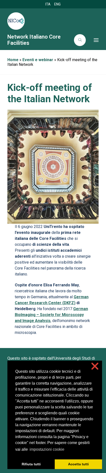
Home (12, 59)
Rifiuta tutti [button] (31, 464)
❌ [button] (95, 366)
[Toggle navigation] (94, 40)
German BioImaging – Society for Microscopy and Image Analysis (51, 314)
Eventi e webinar (37, 59)
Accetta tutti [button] (78, 464)
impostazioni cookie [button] (47, 449)
